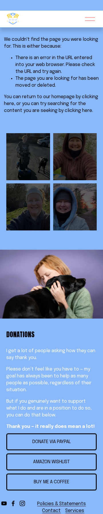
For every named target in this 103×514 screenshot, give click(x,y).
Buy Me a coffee (51, 482)
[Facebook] (13, 503)
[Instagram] (22, 503)
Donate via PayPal (51, 441)
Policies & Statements (61, 503)
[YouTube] (4, 503)
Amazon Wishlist (51, 461)
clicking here (78, 110)
